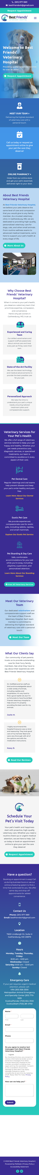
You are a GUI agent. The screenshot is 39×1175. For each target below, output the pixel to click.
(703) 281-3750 (26, 1004)
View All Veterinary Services (20, 584)
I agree (11, 1055)
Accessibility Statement (19, 1167)
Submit (10, 1102)
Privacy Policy (28, 1164)
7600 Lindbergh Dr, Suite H (19, 934)
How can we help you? (15, 1082)
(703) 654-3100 (27, 1001)
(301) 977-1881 (23, 915)
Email (8, 1025)
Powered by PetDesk (13, 1164)
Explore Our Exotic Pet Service (19, 534)
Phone (8, 1036)
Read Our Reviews (21, 760)
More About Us (15, 245)
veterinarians (24, 611)
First (6, 1020)
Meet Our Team (20, 637)
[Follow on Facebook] (17, 1171)
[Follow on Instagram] (21, 1171)
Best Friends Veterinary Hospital (20, 205)
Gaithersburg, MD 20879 (19, 937)
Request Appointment (19, 10)
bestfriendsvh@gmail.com (22, 917)
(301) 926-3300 (21, 990)
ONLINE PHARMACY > (19, 174)
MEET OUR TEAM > (19, 113)
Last (22, 1020)
